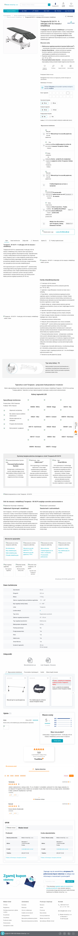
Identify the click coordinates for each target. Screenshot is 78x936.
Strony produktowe (45, 915)
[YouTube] (73, 933)
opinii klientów (39, 754)
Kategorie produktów (11, 10)
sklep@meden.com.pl (65, 910)
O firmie (5, 904)
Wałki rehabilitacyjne (11, 553)
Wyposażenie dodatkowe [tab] (15, 672)
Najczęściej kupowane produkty (30, 921)
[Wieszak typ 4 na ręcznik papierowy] (48, 175)
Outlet (41, 907)
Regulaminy (6, 907)
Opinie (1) (43, 240)
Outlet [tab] (42, 672)
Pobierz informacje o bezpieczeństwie (16, 857)
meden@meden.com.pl (27, 849)
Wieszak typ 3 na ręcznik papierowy (16, 700)
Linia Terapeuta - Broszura (48, 665)
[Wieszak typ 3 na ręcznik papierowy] (48, 133)
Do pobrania (6, 914)
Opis (6, 240)
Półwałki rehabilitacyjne (12, 555)
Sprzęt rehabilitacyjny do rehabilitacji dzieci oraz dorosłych (29, 15)
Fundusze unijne (7, 920)
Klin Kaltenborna (10, 548)
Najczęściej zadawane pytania (29, 918)
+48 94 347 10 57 (64, 904)
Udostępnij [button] (70, 16)
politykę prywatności (52, 888)
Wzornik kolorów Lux (30, 665)
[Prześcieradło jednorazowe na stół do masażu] (49, 194)
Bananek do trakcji (63, 548)
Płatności (24, 907)
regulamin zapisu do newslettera (63, 886)
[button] (6, 766)
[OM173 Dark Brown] (74, 93)
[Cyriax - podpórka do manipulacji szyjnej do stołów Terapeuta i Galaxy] (48, 160)
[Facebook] (60, 933)
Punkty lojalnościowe (57, 240)
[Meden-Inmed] (11, 828)
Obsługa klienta (26, 915)
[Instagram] (64, 933)
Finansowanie (6, 923)
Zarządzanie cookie (8, 925)
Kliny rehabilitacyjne (11, 550)
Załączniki (25, 240)
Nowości (42, 904)
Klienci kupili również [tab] (52, 672)
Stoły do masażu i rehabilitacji (14, 17)
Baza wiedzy (43, 912)
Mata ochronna (45, 548)
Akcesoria (35, 240)
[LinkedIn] (69, 933)
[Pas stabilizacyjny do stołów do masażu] (49, 145)
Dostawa (24, 904)
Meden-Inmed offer (45, 918)
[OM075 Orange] (74, 96)
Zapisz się (70, 881)
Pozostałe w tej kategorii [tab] (31, 672)
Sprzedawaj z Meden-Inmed (47, 921)
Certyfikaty (6, 917)
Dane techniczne (15, 240)
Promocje (42, 910)
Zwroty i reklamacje (27, 910)
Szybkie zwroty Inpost (27, 912)
